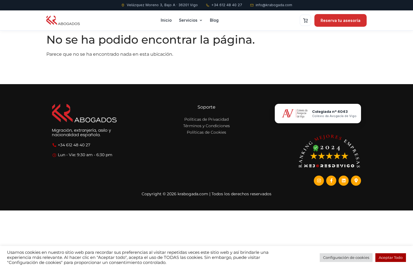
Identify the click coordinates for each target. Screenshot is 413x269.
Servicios (188, 20)
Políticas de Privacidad (206, 119)
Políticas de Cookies (206, 132)
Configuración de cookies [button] (346, 257)
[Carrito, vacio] (305, 20)
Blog (214, 20)
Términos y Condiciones (206, 125)
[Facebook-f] (331, 181)
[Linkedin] (344, 181)
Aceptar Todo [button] (391, 257)
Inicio (166, 20)
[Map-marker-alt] (356, 181)
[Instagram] (319, 181)
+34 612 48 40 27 (226, 5)
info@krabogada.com (274, 5)
